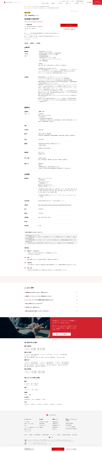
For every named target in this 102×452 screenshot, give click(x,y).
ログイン (82, 3)
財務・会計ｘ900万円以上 (29, 366)
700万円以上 (39, 404)
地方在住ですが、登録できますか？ (32, 307)
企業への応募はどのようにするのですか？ (33, 303)
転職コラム (55, 429)
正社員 (33, 399)
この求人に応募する (69, 25)
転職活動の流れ (55, 421)
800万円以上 (46, 404)
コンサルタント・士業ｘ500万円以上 (31, 362)
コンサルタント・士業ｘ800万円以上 (31, 363)
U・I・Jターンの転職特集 (70, 426)
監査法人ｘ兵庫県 (41, 372)
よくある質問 (76, 3)
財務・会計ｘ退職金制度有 (50, 357)
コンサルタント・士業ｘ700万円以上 (62, 362)
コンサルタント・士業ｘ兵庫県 (30, 349)
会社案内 (58, 434)
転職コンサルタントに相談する (61, 334)
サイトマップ (53, 434)
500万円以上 (26, 404)
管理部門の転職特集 (69, 423)
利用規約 (31, 434)
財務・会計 (36, 383)
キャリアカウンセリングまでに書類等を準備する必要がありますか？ (39, 299)
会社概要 (38, 43)
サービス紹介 (26, 421)
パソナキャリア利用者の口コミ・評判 (31, 427)
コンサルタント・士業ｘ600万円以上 (46, 362)
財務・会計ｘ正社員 (40, 357)
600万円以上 (33, 404)
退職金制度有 (38, 399)
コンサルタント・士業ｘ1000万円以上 (62, 363)
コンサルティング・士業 (28, 389)
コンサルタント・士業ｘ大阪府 (30, 348)
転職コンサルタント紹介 (28, 423)
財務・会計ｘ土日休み (61, 357)
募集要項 (32, 43)
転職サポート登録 (27, 429)
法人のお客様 (74, 434)
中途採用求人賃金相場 (66, 434)
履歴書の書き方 (55, 423)
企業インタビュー (42, 425)
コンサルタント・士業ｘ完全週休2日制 (31, 354)
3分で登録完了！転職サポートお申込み (97, 2)
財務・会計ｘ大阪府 (41, 348)
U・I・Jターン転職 (61, 1)
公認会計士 (36, 384)
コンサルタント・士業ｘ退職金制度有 (60, 354)
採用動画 (41, 427)
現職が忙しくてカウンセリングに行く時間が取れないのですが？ (38, 296)
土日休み (44, 399)
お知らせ (26, 434)
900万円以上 (52, 404)
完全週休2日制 (27, 399)
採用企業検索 (41, 423)
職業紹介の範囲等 (45, 434)
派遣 (67, 1)
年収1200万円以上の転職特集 (71, 428)
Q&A (25, 425)
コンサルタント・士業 (28, 383)
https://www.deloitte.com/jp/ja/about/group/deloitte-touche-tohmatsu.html (54, 204)
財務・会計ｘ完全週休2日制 (29, 357)
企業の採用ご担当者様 (79, 1)
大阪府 (25, 394)
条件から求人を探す (45, 3)
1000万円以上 (59, 404)
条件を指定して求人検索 (43, 421)
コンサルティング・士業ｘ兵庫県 (30, 372)
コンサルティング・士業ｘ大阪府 (30, 371)
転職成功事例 (55, 427)
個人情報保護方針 (37, 434)
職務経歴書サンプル (56, 425)
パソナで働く (72, 1)
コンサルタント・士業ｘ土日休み (30, 355)
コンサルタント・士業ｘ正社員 (46, 354)
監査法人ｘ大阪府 (41, 371)
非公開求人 (58, 328)
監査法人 (36, 389)
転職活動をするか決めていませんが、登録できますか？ (36, 292)
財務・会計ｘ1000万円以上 (41, 366)
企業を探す (53, 3)
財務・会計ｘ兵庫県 (41, 349)
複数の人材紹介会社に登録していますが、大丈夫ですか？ (36, 311)
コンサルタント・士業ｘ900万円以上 (46, 363)
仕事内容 (26, 43)
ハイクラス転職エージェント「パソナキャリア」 (17, 2)
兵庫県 (30, 394)
